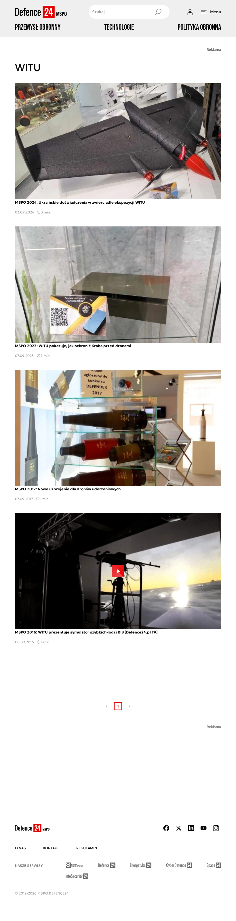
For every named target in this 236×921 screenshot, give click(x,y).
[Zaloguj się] (189, 11)
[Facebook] (166, 828)
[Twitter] (179, 828)
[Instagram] (216, 828)
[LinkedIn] (191, 828)
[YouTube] (203, 828)
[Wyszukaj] (158, 12)
